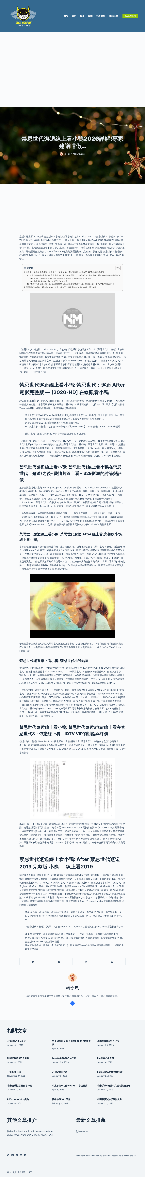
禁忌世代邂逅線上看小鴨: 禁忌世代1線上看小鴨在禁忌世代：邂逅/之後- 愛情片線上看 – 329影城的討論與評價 (75, 275)
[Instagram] (17, 1155)
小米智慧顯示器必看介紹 (19, 1085)
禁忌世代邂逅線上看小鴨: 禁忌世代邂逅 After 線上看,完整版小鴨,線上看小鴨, (62, 278)
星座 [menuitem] (82, 16)
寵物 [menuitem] (90, 16)
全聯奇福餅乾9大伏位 (108, 1041)
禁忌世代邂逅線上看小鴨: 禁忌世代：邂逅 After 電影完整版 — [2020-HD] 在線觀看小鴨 (65, 272)
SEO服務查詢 (130, 16)
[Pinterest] (86, 961)
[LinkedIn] (112, 961)
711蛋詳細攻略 (59, 1071)
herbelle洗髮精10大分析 (110, 1071)
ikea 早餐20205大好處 (64, 1058)
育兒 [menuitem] (66, 16)
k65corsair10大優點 (18, 1099)
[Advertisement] (72, 69)
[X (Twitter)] (59, 961)
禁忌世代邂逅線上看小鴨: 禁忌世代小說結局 (50, 281)
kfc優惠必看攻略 (105, 1058)
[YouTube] (25, 1155)
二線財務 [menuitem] (100, 16)
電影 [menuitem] (74, 16)
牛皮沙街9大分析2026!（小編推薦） (71, 1085)
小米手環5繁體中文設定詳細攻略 (113, 1085)
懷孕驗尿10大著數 (61, 1099)
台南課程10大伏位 (16, 1041)
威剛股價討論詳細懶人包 (109, 1099)
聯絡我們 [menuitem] (113, 16)
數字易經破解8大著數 (18, 1058)
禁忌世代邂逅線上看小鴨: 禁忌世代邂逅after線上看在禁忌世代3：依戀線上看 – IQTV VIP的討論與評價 (72, 284)
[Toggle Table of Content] (116, 268)
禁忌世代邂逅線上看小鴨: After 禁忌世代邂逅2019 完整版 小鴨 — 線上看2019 (61, 287)
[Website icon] (72, 1003)
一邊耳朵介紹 (14, 1071)
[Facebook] (33, 961)
